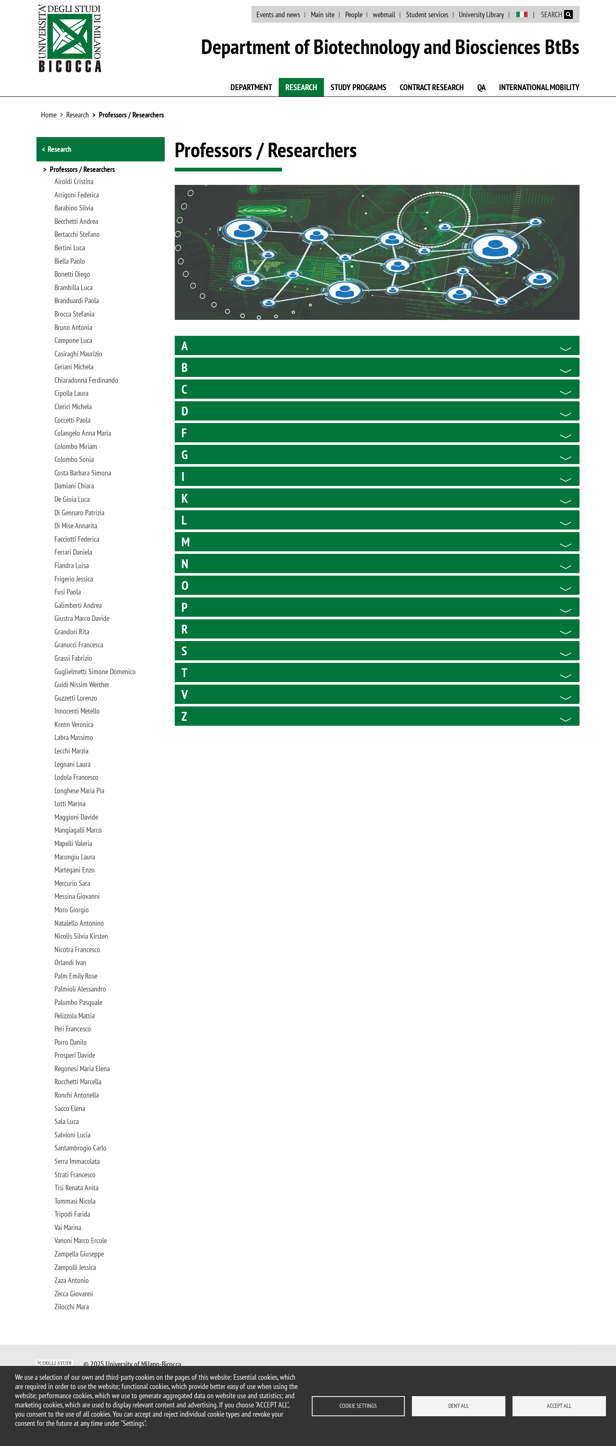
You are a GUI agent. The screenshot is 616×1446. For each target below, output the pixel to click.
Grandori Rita (71, 631)
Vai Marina (67, 1227)
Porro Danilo (70, 1042)
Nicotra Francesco (77, 949)
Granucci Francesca (78, 644)
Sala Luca (66, 1121)
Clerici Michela (73, 406)
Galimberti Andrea (78, 605)
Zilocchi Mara (71, 1306)
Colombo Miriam (75, 446)
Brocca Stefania (74, 314)
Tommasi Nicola (75, 1201)
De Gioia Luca (72, 499)
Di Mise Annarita (75, 525)
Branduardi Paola (76, 300)
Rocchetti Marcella (77, 1081)
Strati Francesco (75, 1174)
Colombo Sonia (74, 459)
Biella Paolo (69, 261)
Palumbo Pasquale (78, 1002)
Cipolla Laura (71, 393)
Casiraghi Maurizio (78, 353)
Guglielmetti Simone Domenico (95, 671)
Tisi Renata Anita (76, 1187)
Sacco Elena (69, 1108)
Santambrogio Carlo (80, 1148)
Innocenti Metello (77, 711)
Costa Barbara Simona (82, 473)
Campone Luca (73, 340)
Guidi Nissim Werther (81, 684)
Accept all (559, 1406)
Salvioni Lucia (72, 1135)
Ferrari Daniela (73, 552)
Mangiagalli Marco (78, 830)
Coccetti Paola (72, 420)
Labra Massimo (73, 737)
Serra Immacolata (77, 1161)
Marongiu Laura (74, 857)
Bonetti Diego (72, 274)
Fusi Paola (67, 592)
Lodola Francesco (76, 777)
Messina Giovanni (77, 896)
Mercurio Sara (72, 883)
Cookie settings (358, 1406)
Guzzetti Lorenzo (75, 698)
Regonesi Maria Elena (82, 1068)
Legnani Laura (72, 764)
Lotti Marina (69, 803)
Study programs (358, 87)
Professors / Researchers (131, 114)
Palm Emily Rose (75, 976)
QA (481, 87)
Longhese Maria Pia (79, 790)
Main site (322, 14)
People (353, 14)
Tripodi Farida (72, 1214)
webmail (384, 14)
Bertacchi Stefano (77, 234)
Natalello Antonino (79, 923)
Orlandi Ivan (70, 962)
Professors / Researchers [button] (82, 170)
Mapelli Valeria (73, 843)
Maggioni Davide (76, 817)
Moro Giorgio (71, 909)
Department (251, 87)
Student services (427, 14)
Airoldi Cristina (73, 181)
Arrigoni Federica (76, 195)
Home (49, 114)
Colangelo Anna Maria (82, 433)
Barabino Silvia (73, 208)
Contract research (432, 87)
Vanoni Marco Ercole (80, 1240)
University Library (481, 14)
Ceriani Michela (73, 366)
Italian (522, 14)
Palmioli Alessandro (80, 989)
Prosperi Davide (74, 1055)
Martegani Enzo (74, 870)
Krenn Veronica (73, 724)
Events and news (278, 14)
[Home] (70, 38)
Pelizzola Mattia (74, 1015)
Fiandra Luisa (71, 565)
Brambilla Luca (73, 287)
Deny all (458, 1406)
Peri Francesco (72, 1028)
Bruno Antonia (73, 327)
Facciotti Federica (76, 539)
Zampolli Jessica (75, 1267)
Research (301, 87)
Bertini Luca (69, 247)
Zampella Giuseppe (79, 1254)
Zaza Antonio (71, 1280)
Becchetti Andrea (76, 221)
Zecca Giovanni (73, 1293)
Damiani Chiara (74, 486)
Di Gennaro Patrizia (79, 512)
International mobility (539, 87)
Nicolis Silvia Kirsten (81, 936)
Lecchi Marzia (71, 750)
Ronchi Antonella (76, 1095)
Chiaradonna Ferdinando (86, 380)
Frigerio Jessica (73, 579)
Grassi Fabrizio (73, 658)
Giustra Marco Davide (81, 618)
